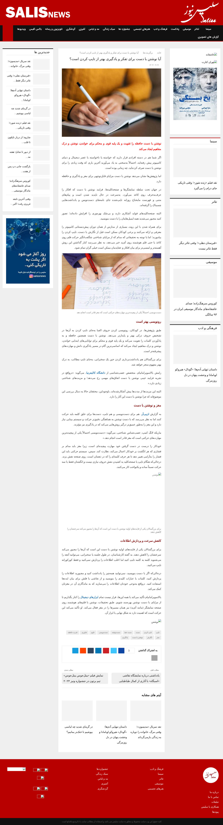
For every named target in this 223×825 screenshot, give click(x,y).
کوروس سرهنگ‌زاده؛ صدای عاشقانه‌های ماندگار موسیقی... (19, 186)
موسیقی (187, 29)
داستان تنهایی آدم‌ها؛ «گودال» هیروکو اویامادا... (20, 95)
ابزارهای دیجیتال (89, 597)
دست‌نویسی (103, 632)
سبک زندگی (109, 29)
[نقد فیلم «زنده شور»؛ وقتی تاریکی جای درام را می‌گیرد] (195, 162)
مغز (158, 637)
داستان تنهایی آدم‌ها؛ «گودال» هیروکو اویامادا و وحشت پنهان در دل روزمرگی (196, 375)
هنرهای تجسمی (141, 29)
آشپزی (82, 29)
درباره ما (214, 792)
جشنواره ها (124, 29)
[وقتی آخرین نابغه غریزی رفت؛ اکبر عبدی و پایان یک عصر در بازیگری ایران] (41, 202)
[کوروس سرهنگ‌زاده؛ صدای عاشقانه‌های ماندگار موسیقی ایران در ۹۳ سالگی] (195, 283)
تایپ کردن (148, 632)
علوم (93, 632)
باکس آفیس (35, 29)
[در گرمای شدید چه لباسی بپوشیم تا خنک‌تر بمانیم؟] (41, 111)
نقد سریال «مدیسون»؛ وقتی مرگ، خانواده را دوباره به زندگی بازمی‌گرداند (145, 732)
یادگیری (125, 637)
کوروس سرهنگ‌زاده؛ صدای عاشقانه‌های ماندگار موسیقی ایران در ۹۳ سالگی (195, 309)
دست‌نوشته (116, 632)
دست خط (128, 632)
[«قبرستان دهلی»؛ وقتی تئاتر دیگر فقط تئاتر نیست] (195, 223)
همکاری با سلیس (210, 806)
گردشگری (70, 29)
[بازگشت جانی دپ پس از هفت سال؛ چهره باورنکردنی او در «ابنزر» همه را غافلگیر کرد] (41, 169)
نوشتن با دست (137, 637)
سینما (208, 29)
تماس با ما (213, 797)
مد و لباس (94, 29)
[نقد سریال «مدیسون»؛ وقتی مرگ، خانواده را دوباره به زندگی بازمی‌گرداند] (41, 64)
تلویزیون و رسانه (54, 29)
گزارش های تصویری (208, 37)
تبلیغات (215, 802)
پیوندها (215, 812)
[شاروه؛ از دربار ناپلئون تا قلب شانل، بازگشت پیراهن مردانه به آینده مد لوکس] (41, 140)
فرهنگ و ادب (160, 29)
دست (138, 632)
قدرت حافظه (72, 632)
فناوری (84, 632)
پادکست (175, 29)
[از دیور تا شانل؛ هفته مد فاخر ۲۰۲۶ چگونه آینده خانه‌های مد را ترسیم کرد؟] (41, 155)
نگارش (149, 637)
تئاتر (197, 29)
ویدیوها (21, 29)
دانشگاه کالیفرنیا (95, 372)
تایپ (157, 632)
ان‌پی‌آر (145, 414)
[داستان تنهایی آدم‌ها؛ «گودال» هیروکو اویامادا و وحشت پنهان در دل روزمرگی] (195, 349)
